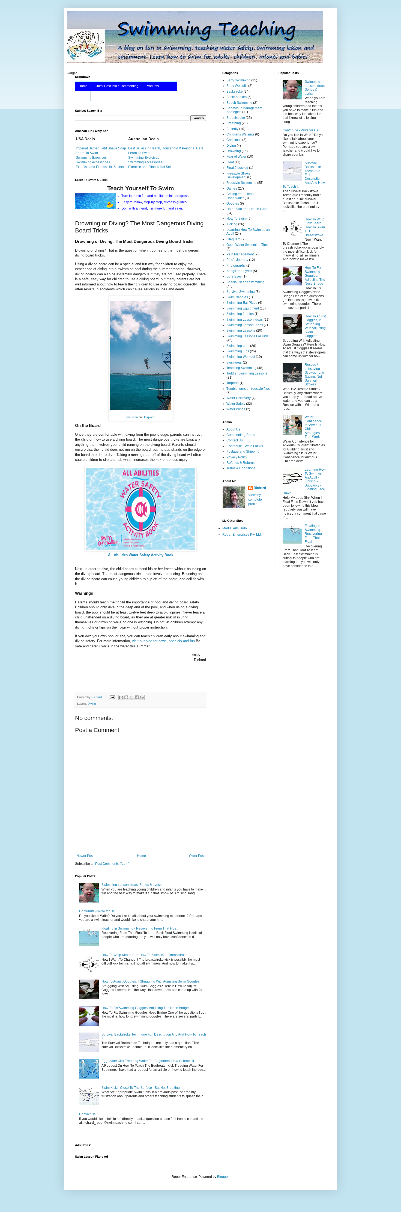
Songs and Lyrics (239, 271)
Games (231, 188)
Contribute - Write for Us (97, 911)
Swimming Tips (237, 351)
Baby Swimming (238, 80)
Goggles (232, 203)
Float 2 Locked (237, 168)
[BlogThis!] (126, 697)
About (83, 96)
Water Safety (235, 404)
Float (230, 162)
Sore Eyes (234, 276)
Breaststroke (235, 118)
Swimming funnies (240, 314)
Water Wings (235, 409)
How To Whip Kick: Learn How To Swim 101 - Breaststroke (144, 955)
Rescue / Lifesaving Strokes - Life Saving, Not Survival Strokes (314, 374)
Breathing (233, 123)
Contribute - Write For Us (244, 446)
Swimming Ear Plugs (241, 303)
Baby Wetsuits (236, 86)
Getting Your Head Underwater (240, 196)
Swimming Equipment (242, 308)
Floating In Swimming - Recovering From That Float (139, 928)
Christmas (233, 140)
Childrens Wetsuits (240, 134)
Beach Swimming (239, 103)
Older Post (197, 856)
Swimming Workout (240, 357)
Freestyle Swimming (241, 183)
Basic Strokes (236, 97)
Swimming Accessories (93, 162)
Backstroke (234, 91)
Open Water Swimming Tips (247, 245)
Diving (92, 703)
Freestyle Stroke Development (238, 175)
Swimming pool (237, 346)
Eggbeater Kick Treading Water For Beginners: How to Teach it (147, 1061)
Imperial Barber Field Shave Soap (101, 148)
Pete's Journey (237, 260)
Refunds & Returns (240, 463)
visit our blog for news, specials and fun (163, 641)
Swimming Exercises (91, 158)
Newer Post (85, 856)
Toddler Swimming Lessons (246, 373)
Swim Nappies (237, 297)
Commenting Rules (240, 435)
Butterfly (232, 129)
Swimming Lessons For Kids (247, 336)
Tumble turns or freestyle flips (248, 389)
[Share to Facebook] (136, 697)
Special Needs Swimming (245, 282)
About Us (233, 429)
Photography (236, 265)
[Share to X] (131, 697)
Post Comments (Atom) (112, 864)
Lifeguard (233, 239)
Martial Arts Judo (234, 528)
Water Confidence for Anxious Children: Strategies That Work (313, 427)
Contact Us (87, 1114)
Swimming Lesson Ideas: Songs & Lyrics (131, 885)
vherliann (132, 417)
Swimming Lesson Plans (244, 325)
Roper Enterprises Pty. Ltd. (242, 534)
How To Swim (236, 218)
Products (152, 86)
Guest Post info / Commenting (117, 86)
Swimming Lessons (240, 330)
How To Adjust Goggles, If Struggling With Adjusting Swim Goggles (150, 981)
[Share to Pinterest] (142, 697)
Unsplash (149, 417)
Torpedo (232, 383)
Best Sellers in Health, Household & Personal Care (166, 148)
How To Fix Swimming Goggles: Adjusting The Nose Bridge (145, 1008)
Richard (260, 488)
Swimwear (234, 362)
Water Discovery (238, 398)
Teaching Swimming (241, 368)
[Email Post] (112, 697)
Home (83, 86)
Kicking (231, 224)
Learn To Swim (87, 153)
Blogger (223, 1177)
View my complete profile (255, 499)
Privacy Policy (236, 457)
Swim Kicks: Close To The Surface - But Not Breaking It (141, 1088)
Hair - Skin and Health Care (246, 209)
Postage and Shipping (242, 451)
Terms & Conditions (240, 468)
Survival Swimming (240, 292)
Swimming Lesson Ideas (244, 320)
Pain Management (240, 254)
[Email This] (121, 697)
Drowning (233, 151)
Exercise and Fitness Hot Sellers (100, 167)
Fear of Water (236, 156)
